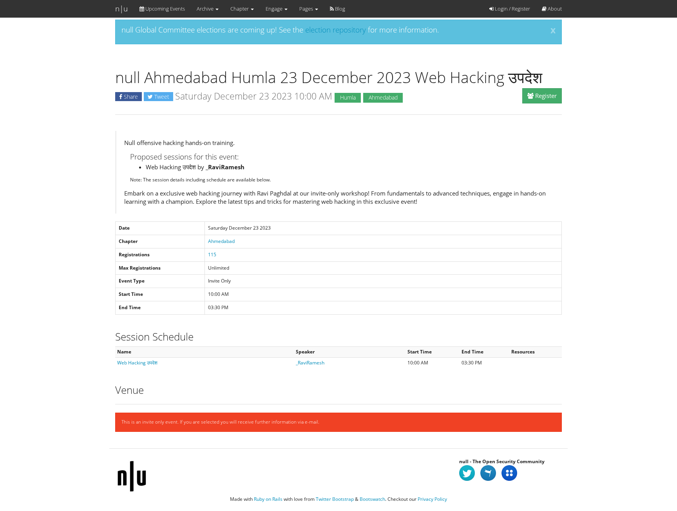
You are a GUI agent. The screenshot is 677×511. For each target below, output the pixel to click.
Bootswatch (372, 499)
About (554, 8)
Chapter (240, 8)
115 (212, 254)
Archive (206, 8)
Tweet (161, 96)
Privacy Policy (432, 499)
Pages (306, 8)
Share (130, 96)
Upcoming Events (164, 8)
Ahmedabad (221, 241)
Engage (275, 8)
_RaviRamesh (310, 362)
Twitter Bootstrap (335, 499)
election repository (335, 30)
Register (545, 96)
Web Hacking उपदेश (137, 362)
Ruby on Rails (268, 499)
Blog (339, 8)
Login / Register (512, 8)
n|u (121, 9)
